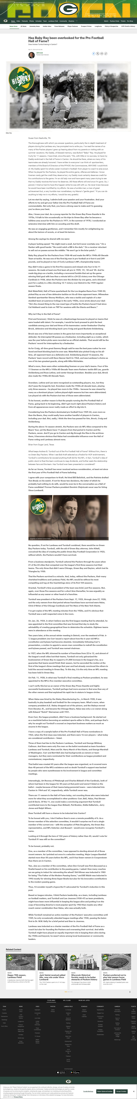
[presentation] (130, 992)
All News (21, 1034)
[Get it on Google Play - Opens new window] (75, 1073)
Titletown (68, 1056)
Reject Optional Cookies (104, 1091)
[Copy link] (105, 53)
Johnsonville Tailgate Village (117, 1034)
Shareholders (100, 1034)
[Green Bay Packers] (68, 1081)
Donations (100, 1021)
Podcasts (37, 1033)
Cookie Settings (88, 1091)
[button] (65, 992)
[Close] (134, 1091)
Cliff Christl (39, 53)
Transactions (4, 1016)
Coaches (4, 1013)
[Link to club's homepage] (5, 20)
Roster (4, 1009)
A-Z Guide (68, 1009)
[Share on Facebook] (93, 55)
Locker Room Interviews (37, 1023)
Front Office (4, 1026)
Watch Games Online (37, 1041)
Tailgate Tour (100, 1013)
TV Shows (37, 1036)
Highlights (37, 1009)
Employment (68, 1041)
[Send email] (101, 55)
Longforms (21, 1021)
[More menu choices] (76, 21)
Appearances (100, 1009)
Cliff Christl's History (21, 1016)
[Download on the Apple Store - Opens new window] (61, 1072)
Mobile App (21, 1038)
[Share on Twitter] (97, 55)
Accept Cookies (121, 1091)
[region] (68, 1091)
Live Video (37, 1018)
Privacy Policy (18, 1097)
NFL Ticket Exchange (133, 1038)
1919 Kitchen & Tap (68, 1051)
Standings (4, 1019)
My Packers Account (133, 1011)
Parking (68, 1023)
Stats (4, 1023)
